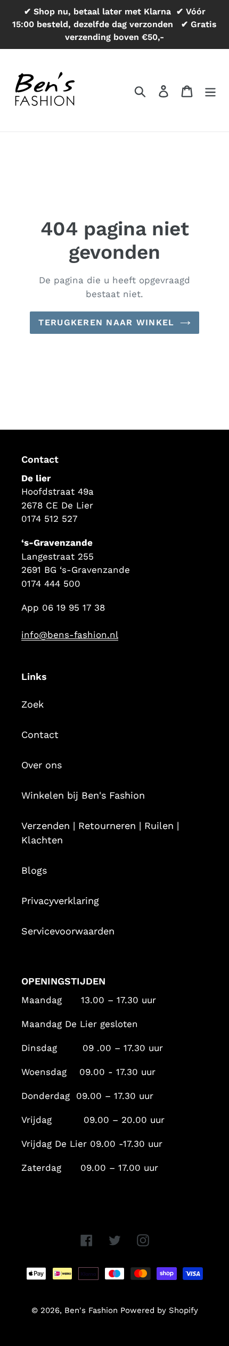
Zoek (32, 704)
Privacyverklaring (60, 900)
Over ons (41, 764)
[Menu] (210, 90)
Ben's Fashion (92, 1310)
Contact (40, 734)
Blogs (34, 870)
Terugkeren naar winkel (106, 322)
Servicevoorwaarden (67, 931)
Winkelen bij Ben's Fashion (83, 795)
